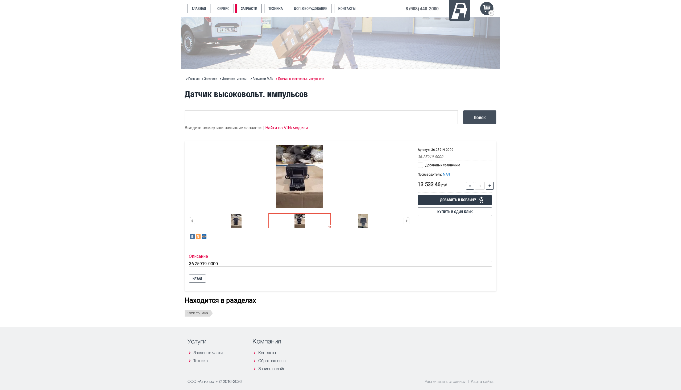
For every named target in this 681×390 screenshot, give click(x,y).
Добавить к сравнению (442, 165)
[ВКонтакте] (192, 236)
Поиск (480, 117)
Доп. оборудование (310, 8)
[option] (299, 176)
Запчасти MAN (197, 313)
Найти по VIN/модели (286, 127)
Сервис (223, 8)
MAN (446, 174)
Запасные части (208, 353)
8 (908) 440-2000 (422, 8)
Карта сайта (482, 381)
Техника (275, 8)
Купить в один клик (455, 212)
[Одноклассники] (198, 236)
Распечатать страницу (445, 381)
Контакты (347, 8)
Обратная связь (273, 361)
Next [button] (406, 221)
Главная (199, 8)
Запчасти (249, 8)
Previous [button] (192, 221)
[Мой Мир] (204, 236)
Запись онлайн (271, 369)
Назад (197, 278)
